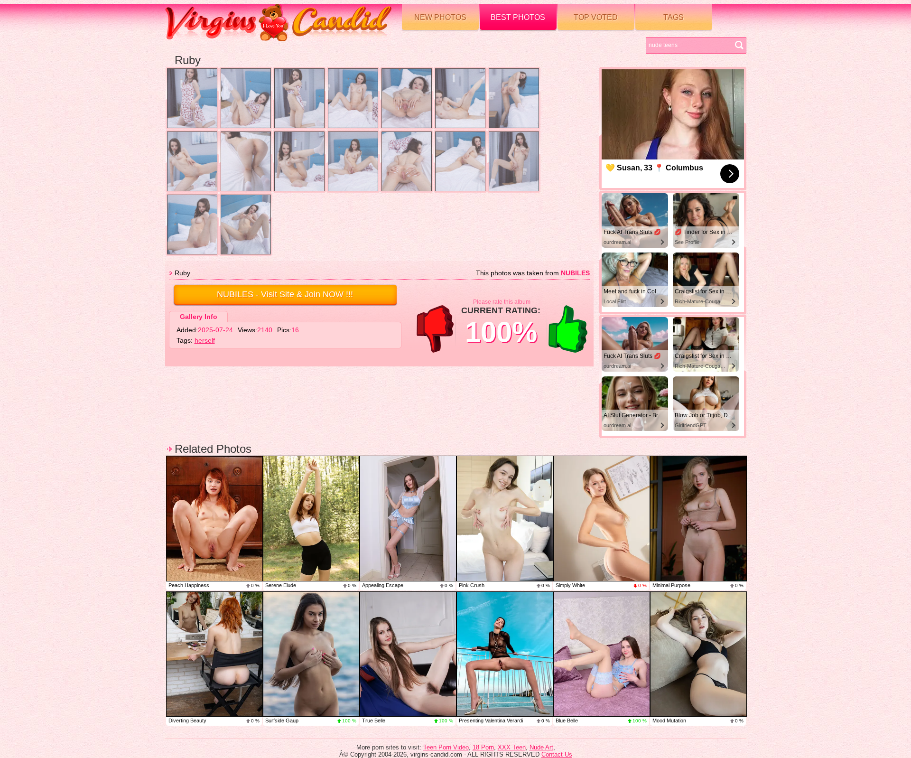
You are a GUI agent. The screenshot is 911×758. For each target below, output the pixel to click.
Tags (673, 17)
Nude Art (541, 747)
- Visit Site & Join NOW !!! (285, 294)
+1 (567, 329)
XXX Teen (512, 747)
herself (205, 340)
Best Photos (518, 17)
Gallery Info (198, 316)
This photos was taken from (533, 273)
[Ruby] (192, 98)
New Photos (440, 17)
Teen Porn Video (446, 747)
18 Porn (483, 747)
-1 (435, 329)
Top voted (596, 17)
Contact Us (556, 754)
